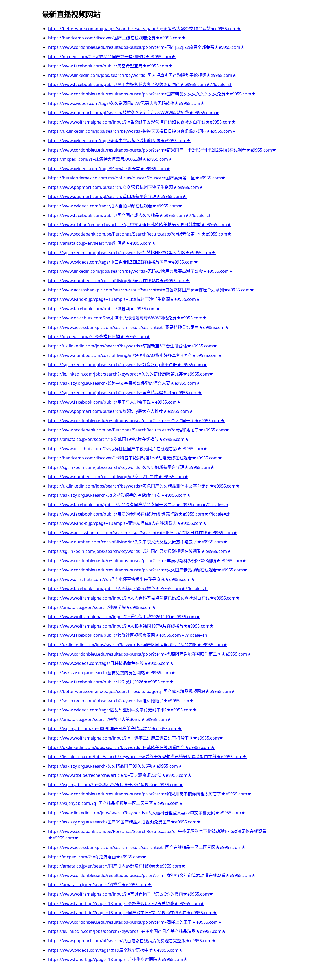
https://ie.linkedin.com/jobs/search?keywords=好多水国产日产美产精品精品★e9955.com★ (137, 931)
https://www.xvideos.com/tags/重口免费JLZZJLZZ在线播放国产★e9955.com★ (123, 262)
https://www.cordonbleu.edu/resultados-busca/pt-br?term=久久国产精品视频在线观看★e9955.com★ (147, 570)
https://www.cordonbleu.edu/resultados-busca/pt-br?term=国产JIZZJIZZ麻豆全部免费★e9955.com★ (146, 47)
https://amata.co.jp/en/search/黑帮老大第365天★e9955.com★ (109, 719)
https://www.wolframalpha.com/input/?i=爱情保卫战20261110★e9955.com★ (124, 616)
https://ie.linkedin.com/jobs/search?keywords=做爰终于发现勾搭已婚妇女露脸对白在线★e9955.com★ (147, 756)
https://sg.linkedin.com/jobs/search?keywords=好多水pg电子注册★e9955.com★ (127, 364)
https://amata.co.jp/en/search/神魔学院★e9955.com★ (102, 607)
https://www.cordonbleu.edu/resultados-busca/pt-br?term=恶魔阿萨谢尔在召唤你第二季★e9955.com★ (150, 654)
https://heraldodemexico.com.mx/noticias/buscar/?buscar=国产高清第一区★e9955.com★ (136, 178)
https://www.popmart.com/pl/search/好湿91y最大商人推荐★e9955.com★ (120, 411)
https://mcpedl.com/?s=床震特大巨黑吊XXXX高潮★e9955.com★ (110, 159)
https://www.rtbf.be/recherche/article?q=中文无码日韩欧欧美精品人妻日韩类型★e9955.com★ (139, 224)
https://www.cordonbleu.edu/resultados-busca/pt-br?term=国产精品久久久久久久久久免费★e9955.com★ (152, 94)
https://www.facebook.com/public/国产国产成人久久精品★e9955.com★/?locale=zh (129, 215)
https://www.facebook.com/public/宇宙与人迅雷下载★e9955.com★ (114, 402)
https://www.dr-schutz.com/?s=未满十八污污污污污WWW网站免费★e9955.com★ (127, 318)
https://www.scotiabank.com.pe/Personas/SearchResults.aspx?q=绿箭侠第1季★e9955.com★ (140, 234)
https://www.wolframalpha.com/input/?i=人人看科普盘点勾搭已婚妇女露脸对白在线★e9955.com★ (144, 598)
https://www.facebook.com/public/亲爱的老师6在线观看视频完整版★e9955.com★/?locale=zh (139, 514)
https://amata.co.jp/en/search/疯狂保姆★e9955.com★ (102, 243)
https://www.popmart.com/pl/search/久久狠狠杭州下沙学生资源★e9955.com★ (125, 187)
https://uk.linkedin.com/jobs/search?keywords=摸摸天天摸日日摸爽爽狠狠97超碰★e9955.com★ (142, 131)
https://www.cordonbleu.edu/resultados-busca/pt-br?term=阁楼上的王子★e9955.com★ (135, 922)
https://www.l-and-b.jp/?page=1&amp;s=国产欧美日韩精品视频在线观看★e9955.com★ (132, 913)
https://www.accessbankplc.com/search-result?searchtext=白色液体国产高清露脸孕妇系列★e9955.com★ (151, 290)
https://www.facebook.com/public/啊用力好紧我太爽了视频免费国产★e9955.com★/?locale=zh (140, 84)
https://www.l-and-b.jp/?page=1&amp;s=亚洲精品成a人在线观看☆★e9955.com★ (127, 523)
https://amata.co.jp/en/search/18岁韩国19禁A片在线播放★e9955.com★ (118, 439)
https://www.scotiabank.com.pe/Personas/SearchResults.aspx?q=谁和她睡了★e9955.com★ (138, 430)
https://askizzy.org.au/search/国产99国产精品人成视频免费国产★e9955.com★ (124, 822)
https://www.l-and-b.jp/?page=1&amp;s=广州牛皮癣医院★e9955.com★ (118, 959)
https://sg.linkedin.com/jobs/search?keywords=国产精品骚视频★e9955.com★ (125, 392)
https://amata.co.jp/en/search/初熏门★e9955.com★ (100, 884)
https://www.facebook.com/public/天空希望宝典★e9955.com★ (110, 66)
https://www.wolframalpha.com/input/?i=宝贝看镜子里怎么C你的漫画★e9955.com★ (130, 894)
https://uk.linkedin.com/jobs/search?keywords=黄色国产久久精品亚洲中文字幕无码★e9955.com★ (144, 486)
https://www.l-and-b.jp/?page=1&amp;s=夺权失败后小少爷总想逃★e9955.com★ (126, 903)
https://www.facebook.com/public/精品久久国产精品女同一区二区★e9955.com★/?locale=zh (138, 504)
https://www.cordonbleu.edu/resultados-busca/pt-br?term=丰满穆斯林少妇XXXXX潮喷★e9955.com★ (147, 561)
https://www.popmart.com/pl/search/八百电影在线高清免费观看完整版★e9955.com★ (132, 941)
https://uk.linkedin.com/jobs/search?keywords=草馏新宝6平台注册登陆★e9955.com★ (132, 346)
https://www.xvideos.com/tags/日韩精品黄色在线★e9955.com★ (111, 663)
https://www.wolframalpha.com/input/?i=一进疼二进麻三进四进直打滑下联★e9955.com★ (135, 738)
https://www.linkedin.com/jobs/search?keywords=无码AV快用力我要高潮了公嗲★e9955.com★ (140, 271)
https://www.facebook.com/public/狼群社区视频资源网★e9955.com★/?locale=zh (127, 635)
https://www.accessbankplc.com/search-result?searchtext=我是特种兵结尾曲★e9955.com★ (138, 327)
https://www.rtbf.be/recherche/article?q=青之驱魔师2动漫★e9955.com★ (120, 775)
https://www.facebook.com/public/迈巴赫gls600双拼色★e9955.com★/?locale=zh (128, 588)
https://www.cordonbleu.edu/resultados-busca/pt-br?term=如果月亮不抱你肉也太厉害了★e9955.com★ (150, 794)
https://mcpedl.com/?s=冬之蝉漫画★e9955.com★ (97, 857)
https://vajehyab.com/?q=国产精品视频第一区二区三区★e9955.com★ (115, 803)
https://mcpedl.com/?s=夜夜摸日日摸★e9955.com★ (99, 336)
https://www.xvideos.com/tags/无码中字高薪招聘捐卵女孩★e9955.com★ (119, 140)
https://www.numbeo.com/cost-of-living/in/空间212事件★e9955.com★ (118, 476)
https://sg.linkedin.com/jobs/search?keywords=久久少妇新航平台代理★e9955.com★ (131, 467)
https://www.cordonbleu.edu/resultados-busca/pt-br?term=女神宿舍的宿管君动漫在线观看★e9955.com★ (152, 875)
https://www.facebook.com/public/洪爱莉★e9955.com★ (104, 309)
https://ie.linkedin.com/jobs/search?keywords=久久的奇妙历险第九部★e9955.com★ (130, 374)
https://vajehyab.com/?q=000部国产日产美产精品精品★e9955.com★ (115, 728)
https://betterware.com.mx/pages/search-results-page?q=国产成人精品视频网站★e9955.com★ (142, 691)
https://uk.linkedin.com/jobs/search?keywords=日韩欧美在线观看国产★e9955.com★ (131, 747)
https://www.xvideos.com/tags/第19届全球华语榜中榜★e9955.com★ (115, 950)
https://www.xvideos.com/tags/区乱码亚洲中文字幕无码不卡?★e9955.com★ (122, 710)
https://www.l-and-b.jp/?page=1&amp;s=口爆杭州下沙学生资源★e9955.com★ (124, 299)
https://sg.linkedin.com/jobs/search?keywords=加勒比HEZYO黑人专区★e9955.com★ (132, 252)
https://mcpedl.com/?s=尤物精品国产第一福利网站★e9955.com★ (112, 57)
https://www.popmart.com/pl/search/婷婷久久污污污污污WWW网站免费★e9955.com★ (133, 112)
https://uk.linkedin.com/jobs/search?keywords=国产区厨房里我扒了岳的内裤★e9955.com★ (137, 644)
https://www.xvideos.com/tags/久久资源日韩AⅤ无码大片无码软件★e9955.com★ (126, 103)
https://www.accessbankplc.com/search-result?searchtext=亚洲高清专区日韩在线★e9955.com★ (142, 533)
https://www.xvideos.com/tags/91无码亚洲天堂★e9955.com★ (109, 169)
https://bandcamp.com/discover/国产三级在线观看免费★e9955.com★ (117, 38)
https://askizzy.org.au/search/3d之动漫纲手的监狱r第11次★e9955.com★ (119, 495)
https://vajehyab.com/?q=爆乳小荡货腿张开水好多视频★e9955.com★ (115, 785)
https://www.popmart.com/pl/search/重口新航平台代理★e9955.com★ (117, 196)
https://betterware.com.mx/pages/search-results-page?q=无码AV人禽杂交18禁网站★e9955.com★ (144, 28)
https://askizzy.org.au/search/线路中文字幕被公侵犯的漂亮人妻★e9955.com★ (124, 383)
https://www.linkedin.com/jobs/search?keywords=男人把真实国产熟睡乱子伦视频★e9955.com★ (142, 75)
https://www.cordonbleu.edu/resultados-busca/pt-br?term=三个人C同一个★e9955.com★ (136, 421)
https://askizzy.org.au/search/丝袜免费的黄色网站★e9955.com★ (111, 673)
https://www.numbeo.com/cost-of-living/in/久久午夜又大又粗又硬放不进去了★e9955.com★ (137, 542)
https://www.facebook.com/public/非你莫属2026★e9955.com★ (111, 682)
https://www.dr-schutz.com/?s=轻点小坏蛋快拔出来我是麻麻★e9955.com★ (121, 579)
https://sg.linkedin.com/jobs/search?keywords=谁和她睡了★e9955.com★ (121, 701)
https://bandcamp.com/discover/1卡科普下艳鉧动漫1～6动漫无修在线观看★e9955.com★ (135, 458)
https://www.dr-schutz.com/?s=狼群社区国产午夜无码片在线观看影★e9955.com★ (128, 449)
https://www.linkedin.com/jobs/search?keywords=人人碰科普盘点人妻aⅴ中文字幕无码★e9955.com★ (146, 813)
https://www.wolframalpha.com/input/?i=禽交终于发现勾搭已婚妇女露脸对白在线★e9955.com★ (142, 122)
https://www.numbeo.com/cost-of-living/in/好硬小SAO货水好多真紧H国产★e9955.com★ (135, 355)
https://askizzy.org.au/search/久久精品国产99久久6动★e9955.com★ (115, 766)
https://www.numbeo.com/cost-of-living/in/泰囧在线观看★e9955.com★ (119, 280)
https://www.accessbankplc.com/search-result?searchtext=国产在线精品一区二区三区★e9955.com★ (147, 847)
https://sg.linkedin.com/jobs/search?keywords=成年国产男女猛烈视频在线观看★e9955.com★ (139, 551)
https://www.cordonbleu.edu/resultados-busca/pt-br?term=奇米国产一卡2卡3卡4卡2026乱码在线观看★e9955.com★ (162, 150)
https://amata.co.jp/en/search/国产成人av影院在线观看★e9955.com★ (117, 866)
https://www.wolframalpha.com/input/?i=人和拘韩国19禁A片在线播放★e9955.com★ (131, 626)
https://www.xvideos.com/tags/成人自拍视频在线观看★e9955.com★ (115, 206)
